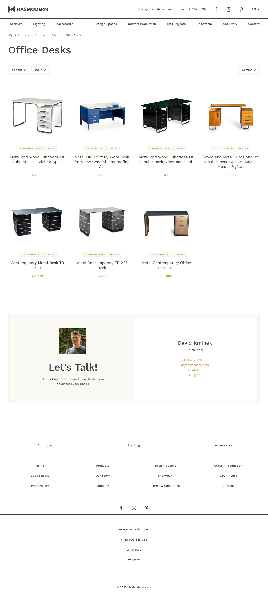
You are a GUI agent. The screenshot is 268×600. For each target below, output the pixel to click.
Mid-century (95, 148)
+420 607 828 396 (195, 360)
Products (23, 35)
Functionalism (30, 148)
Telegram (195, 375)
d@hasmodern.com (195, 365)
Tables (55, 35)
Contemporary (30, 254)
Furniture (40, 35)
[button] (256, 9)
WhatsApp (195, 370)
